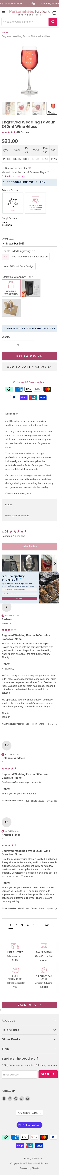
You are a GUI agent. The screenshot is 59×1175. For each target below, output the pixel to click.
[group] (29, 531)
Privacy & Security (33, 1158)
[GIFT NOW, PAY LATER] (44, 978)
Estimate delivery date (13, 176)
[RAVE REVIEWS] (44, 952)
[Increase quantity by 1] (30, 345)
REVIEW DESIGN (29, 356)
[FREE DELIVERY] (15, 952)
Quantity (6, 337)
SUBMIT (19, 598)
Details (8, 504)
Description (11, 413)
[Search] (53, 22)
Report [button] (34, 724)
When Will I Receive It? (17, 515)
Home (5, 32)
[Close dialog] (57, 573)
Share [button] (41, 724)
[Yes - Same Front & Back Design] (30, 260)
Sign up (48, 1074)
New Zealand (28, 1113)
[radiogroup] (29, 203)
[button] (29, 132)
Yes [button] (27, 724)
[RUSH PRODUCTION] (15, 978)
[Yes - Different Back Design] (19, 270)
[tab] (8, 108)
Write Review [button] (29, 546)
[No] (6, 260)
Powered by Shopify (29, 1168)
